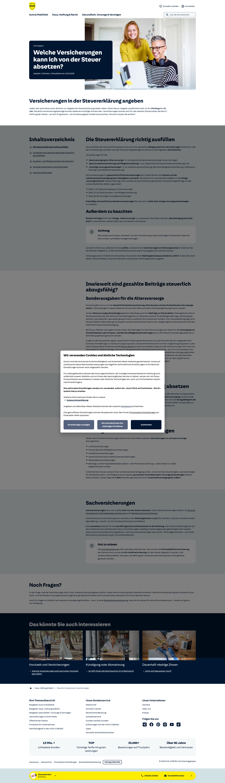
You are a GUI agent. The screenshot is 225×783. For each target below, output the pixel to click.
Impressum (126, 406)
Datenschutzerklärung (77, 400)
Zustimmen (146, 425)
